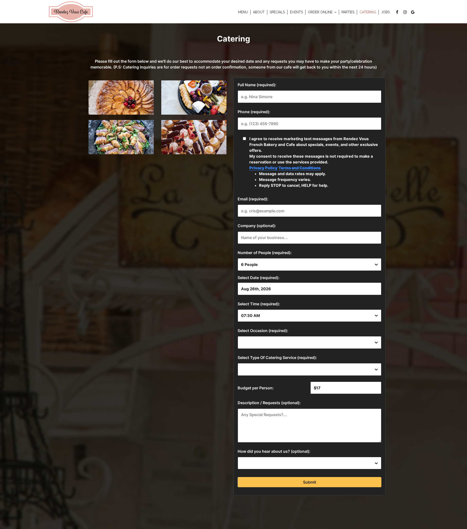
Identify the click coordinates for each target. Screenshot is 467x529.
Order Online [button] (320, 12)
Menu (243, 12)
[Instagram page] (405, 12)
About (259, 12)
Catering (367, 12)
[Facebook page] (397, 12)
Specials (277, 12)
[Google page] (413, 12)
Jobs (385, 12)
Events (296, 12)
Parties (347, 12)
